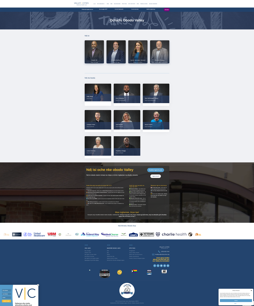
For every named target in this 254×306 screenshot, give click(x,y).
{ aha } (235, 303)
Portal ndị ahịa (135, 9)
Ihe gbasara (100, 3)
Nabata (236, 300)
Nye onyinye (131, 3)
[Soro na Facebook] (154, 265)
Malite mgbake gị (151, 9)
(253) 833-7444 (165, 251)
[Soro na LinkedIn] (164, 265)
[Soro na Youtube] (161, 265)
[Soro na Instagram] (168, 265)
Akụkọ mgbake (153, 3)
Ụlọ (95, 3)
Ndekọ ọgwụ (144, 3)
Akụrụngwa (117, 3)
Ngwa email (155, 176)
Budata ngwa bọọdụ (155, 170)
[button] (251, 290)
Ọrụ (108, 3)
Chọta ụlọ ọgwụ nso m (87, 9)
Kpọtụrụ (124, 3)
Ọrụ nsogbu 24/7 (103, 9)
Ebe (111, 3)
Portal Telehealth (119, 9)
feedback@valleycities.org (162, 254)
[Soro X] (158, 265)
